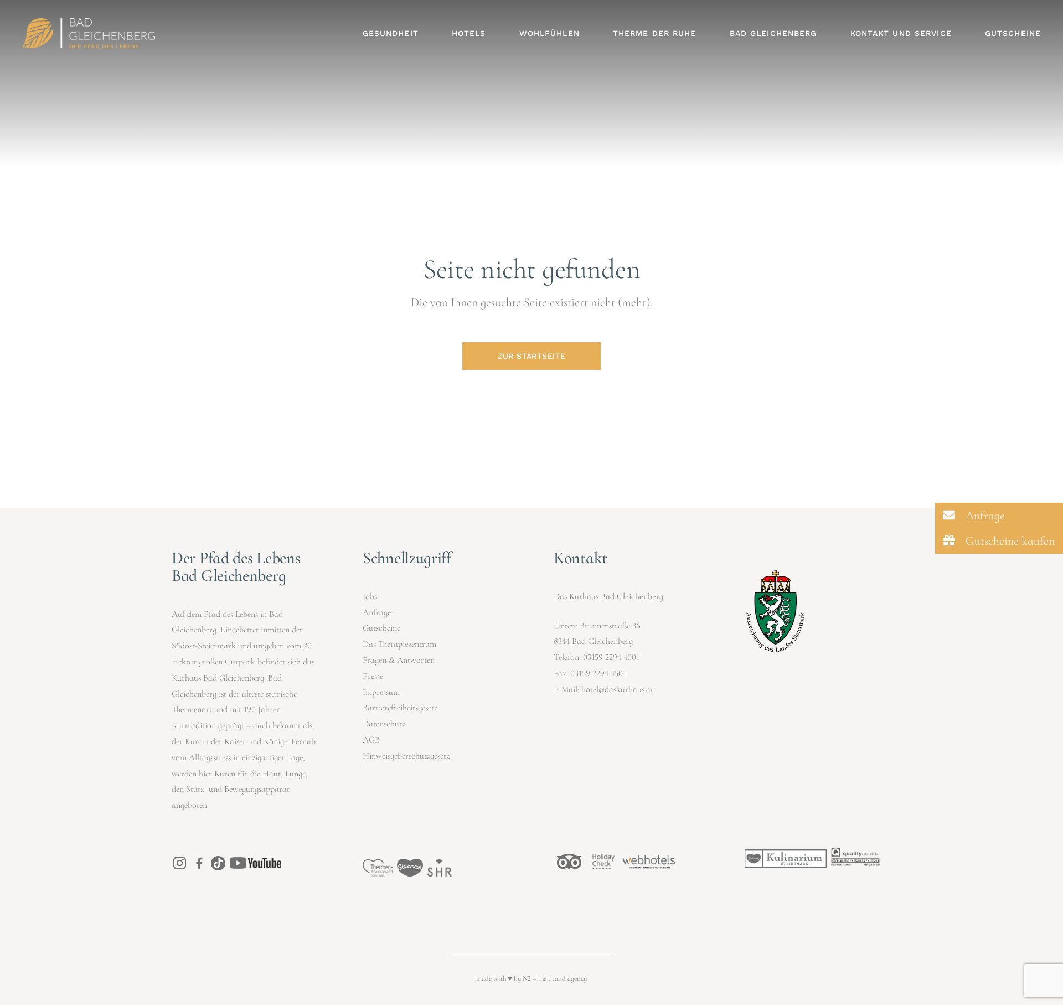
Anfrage (377, 612)
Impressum (381, 692)
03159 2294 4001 (611, 657)
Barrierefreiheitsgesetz (400, 707)
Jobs (370, 596)
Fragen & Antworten (399, 660)
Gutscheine (381, 627)
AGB (371, 739)
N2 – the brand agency (555, 978)
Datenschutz (384, 723)
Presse (373, 676)
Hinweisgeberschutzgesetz (406, 755)
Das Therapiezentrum (399, 644)
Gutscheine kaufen (1009, 541)
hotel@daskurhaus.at (617, 689)
